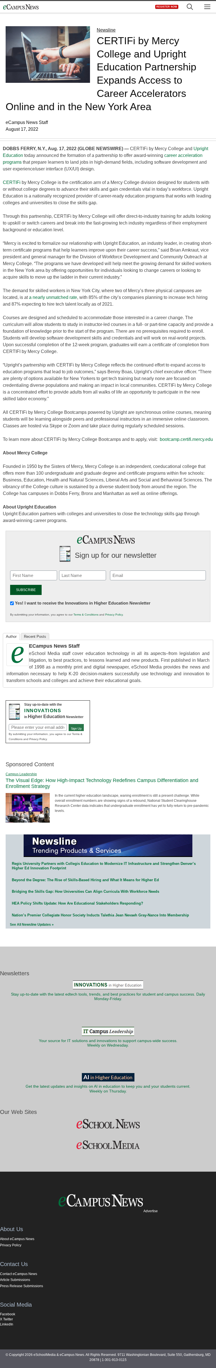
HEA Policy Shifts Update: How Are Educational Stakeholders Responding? (77, 903)
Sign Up (76, 728)
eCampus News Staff (54, 646)
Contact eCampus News (18, 1274)
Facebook (7, 1314)
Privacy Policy (114, 614)
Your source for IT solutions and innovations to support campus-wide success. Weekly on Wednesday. (108, 1043)
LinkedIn (6, 1324)
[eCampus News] (21, 7)
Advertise (150, 1211)
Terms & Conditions (85, 614)
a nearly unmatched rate (53, 297)
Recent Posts (35, 636)
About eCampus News (17, 1239)
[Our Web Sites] (108, 1124)
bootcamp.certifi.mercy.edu (186, 439)
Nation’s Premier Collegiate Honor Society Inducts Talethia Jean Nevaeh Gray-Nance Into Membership (100, 915)
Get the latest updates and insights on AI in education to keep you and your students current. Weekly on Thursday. (108, 1088)
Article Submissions (15, 1280)
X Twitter (6, 1319)
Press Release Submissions (21, 1286)
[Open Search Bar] (190, 7)
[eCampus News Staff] (17, 664)
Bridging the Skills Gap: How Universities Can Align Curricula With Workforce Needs (85, 891)
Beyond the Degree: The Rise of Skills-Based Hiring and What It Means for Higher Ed (85, 880)
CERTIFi (12, 182)
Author (11, 636)
